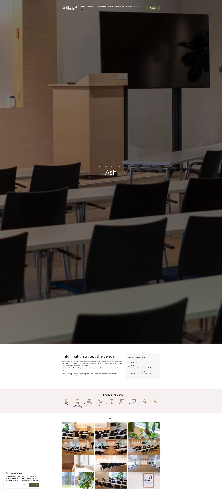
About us (129, 6)
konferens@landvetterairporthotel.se (142, 368)
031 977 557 (140, 362)
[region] (22, 479)
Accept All (34, 485)
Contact (136, 6)
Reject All (22, 485)
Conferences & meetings (105, 6)
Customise (11, 485)
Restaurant (90, 6)
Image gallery (119, 6)
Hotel (83, 6)
